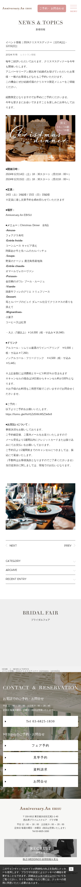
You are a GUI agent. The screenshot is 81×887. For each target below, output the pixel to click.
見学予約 (40, 757)
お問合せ (40, 781)
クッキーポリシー (44, 875)
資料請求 (40, 769)
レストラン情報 (28, 54)
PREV (67, 545)
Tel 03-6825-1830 (40, 721)
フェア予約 (40, 745)
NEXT (13, 545)
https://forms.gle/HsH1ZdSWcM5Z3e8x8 (29, 414)
